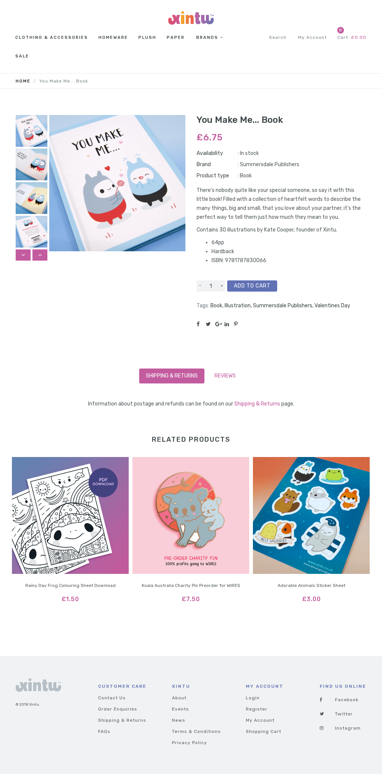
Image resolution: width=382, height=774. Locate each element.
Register (256, 709)
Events (180, 709)
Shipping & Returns (172, 376)
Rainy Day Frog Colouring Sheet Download (70, 585)
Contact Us (112, 697)
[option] (31, 132)
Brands (207, 37)
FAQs (104, 731)
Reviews (225, 376)
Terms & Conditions (196, 731)
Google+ (220, 324)
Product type (213, 175)
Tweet (210, 324)
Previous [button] (23, 255)
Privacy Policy (189, 742)
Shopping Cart (263, 731)
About (179, 697)
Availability (210, 153)
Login (253, 697)
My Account (260, 720)
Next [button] (39, 255)
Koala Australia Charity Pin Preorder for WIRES (191, 585)
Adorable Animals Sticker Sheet (311, 585)
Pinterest (238, 324)
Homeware (113, 37)
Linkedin (229, 324)
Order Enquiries (117, 709)
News (178, 720)
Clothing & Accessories (51, 37)
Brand (204, 164)
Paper (176, 37)
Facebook (201, 324)
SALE (22, 56)
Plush (147, 37)
